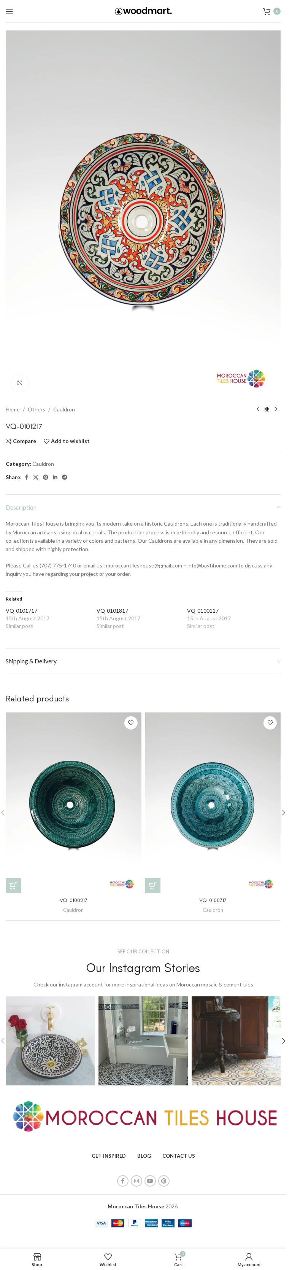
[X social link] (36, 477)
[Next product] (276, 409)
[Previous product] (257, 409)
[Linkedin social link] (55, 477)
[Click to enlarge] (20, 383)
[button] (283, 812)
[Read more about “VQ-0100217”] (13, 885)
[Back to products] (266, 409)
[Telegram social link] (65, 477)
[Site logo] (143, 10)
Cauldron (64, 409)
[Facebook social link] (26, 477)
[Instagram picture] (50, 1040)
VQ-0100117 (203, 610)
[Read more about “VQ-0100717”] (152, 885)
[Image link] (143, 1116)
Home (13, 409)
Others (36, 409)
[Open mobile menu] (9, 11)
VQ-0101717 (21, 610)
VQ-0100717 (213, 900)
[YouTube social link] (150, 1181)
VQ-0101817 (112, 610)
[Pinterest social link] (46, 477)
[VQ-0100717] (213, 802)
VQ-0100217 (73, 900)
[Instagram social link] (136, 1181)
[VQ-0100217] (73, 802)
